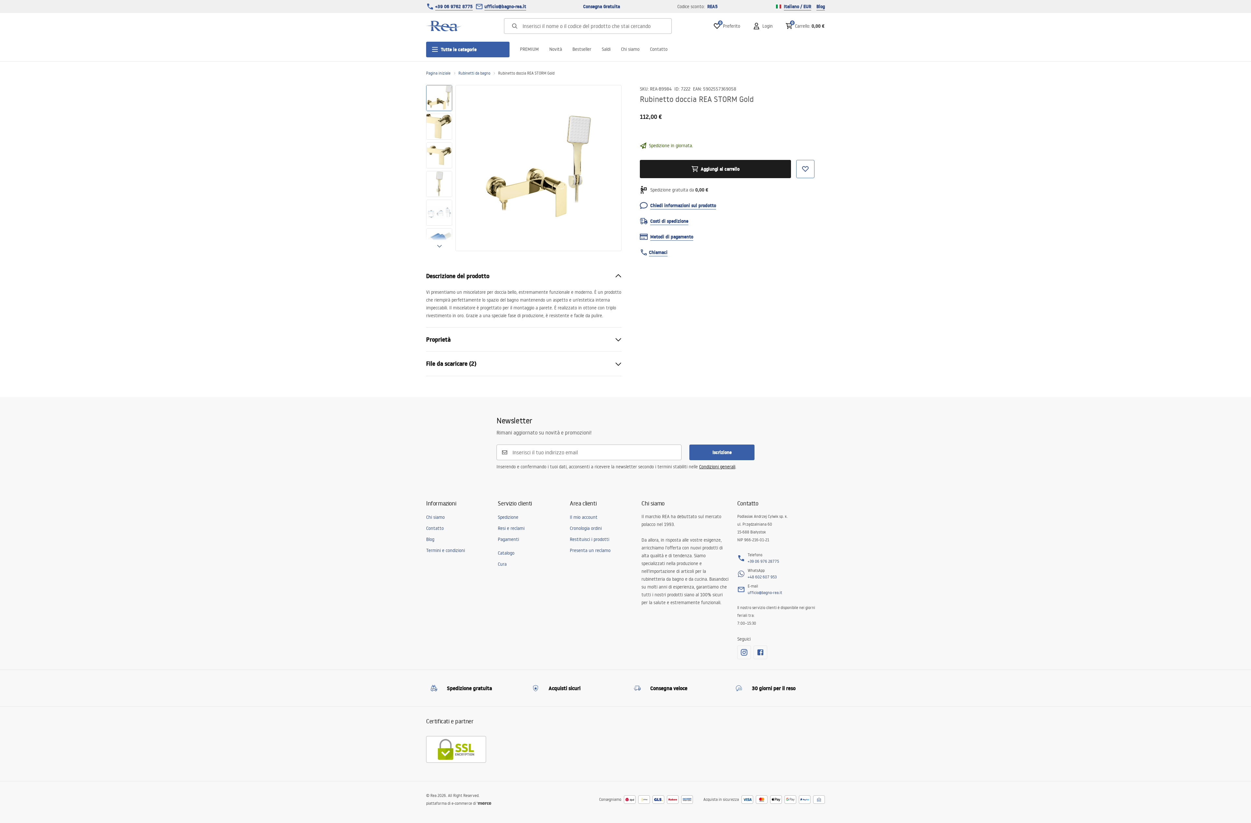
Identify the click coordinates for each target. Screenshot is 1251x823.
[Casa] (444, 26)
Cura (502, 564)
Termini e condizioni (445, 550)
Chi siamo (630, 49)
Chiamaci (658, 252)
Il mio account (583, 517)
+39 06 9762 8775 (454, 6)
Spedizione (508, 517)
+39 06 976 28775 (763, 561)
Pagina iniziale (438, 73)
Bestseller (581, 49)
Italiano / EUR (797, 6)
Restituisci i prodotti (589, 539)
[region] (439, 168)
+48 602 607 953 (762, 577)
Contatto (659, 49)
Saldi (606, 49)
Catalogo (506, 553)
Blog (820, 6)
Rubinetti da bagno (474, 73)
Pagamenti (508, 539)
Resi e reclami (511, 528)
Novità (555, 49)
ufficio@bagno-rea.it (505, 6)
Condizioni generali (717, 467)
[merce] (484, 803)
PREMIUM (529, 49)
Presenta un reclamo (590, 550)
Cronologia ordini (586, 528)
